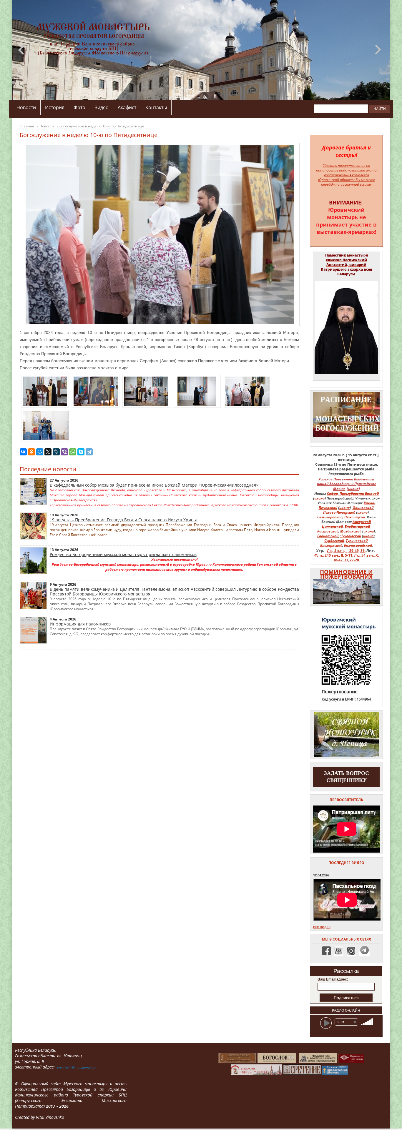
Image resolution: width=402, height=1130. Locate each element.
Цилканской (332, 526)
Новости (26, 107)
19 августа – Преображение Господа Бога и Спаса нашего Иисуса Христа (123, 519)
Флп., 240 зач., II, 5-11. (333, 555)
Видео (101, 107)
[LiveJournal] (56, 451)
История (54, 107)
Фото (79, 107)
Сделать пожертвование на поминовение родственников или (344, 168)
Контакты (156, 107)
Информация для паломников (80, 624)
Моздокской (350, 531)
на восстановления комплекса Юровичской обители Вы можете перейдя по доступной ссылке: (347, 177)
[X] (48, 451)
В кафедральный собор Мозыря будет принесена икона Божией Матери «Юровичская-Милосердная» (154, 485)
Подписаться (346, 997)
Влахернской (331, 545)
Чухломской (350, 535)
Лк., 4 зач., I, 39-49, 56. (346, 550)
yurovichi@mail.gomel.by (76, 1067)
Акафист (127, 107)
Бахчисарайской (358, 545)
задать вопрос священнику (346, 776)
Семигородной (330, 517)
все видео (321, 926)
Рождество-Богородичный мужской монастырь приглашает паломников (123, 554)
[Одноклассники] (31, 451)
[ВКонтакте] (23, 451)
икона (353, 488)
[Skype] (80, 451)
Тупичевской (357, 540)
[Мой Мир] (39, 451)
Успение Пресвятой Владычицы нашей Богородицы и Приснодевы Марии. (346, 484)
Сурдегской (334, 540)
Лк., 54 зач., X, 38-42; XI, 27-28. (356, 557)
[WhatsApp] (72, 451)
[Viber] (64, 451)
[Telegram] (89, 451)
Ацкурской (362, 521)
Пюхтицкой (354, 517)
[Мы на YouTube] (338, 953)
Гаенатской (327, 535)
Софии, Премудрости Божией (353, 493)
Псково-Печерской (339, 512)
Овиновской (363, 507)
